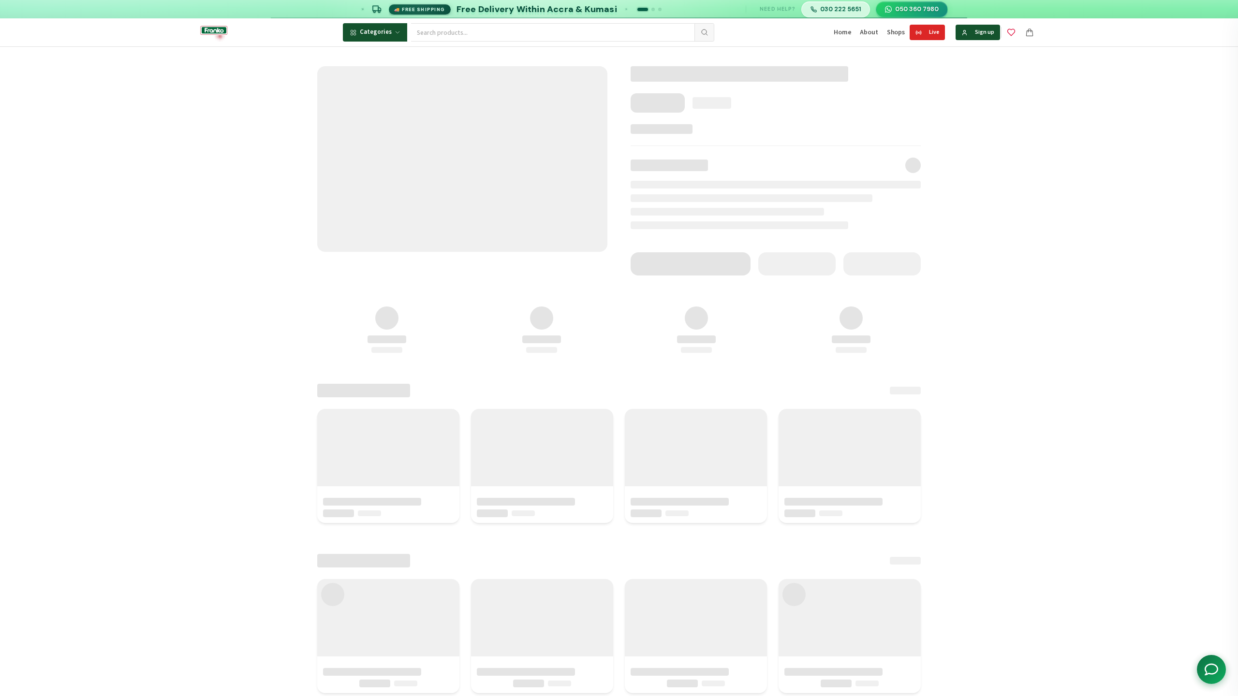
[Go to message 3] (660, 9)
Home (842, 32)
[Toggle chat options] (1211, 669)
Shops (896, 32)
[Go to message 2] (653, 9)
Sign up (984, 32)
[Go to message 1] (642, 9)
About (869, 32)
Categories (376, 32)
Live (934, 32)
